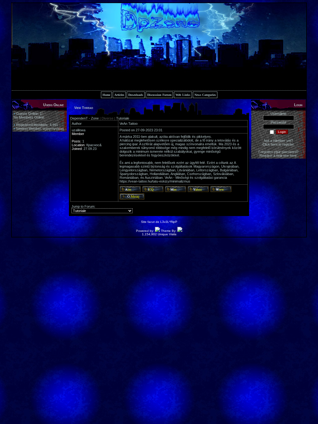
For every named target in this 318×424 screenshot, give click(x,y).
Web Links (182, 95)
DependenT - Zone (85, 118)
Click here (270, 144)
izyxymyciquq (53, 128)
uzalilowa (78, 130)
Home (106, 95)
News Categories (205, 95)
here (293, 155)
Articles (119, 95)
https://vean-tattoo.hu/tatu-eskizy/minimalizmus (155, 181)
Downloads (135, 95)
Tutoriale (122, 118)
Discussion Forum (159, 95)
